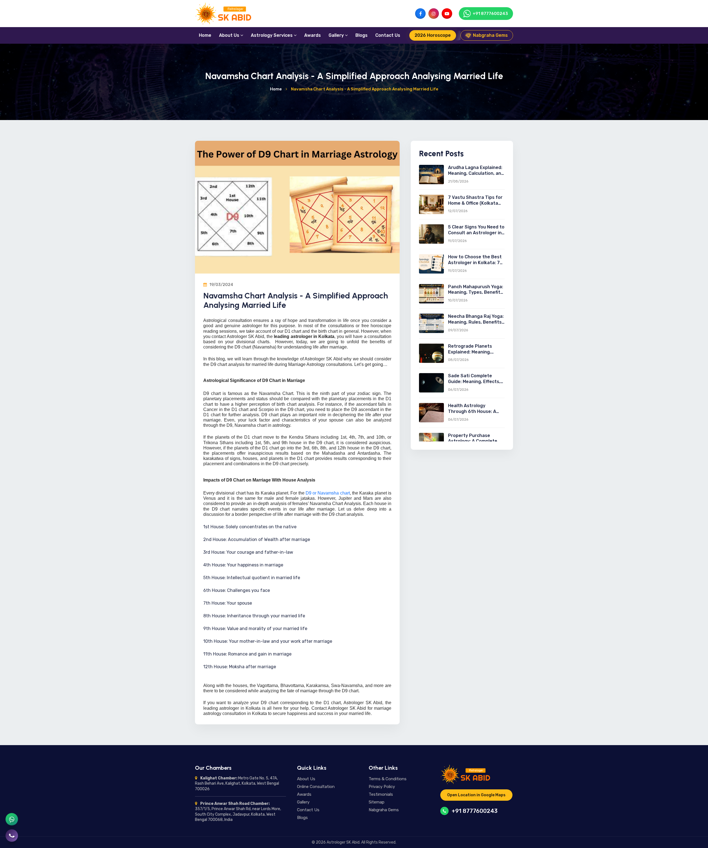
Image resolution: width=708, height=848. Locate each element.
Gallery (337, 35)
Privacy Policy (382, 786)
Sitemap (376, 802)
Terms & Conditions (388, 778)
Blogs (361, 35)
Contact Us (387, 35)
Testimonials (381, 794)
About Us (229, 35)
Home (205, 35)
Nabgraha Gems (490, 35)
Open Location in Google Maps (476, 795)
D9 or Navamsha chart (328, 493)
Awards (312, 35)
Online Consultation (316, 786)
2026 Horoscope (433, 35)
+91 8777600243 (475, 811)
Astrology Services (272, 35)
